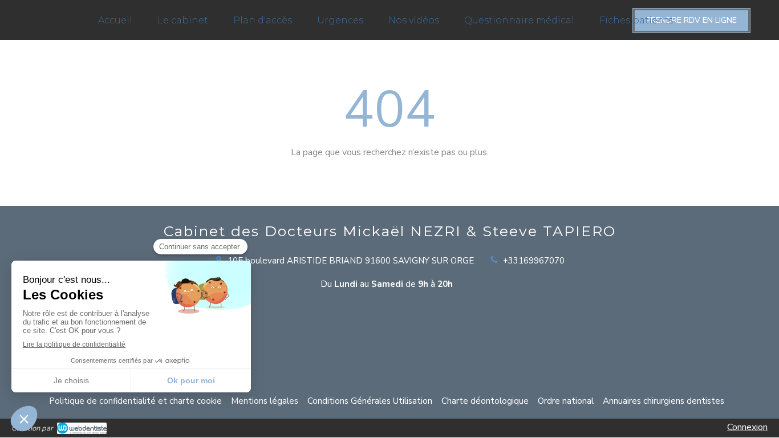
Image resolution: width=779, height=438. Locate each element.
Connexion (747, 427)
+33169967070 (534, 260)
